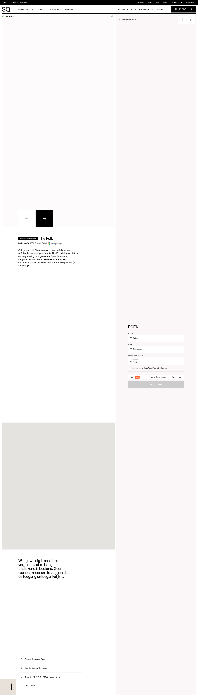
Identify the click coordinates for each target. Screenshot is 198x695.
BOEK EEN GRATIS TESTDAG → (14, 2)
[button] (44, 218)
